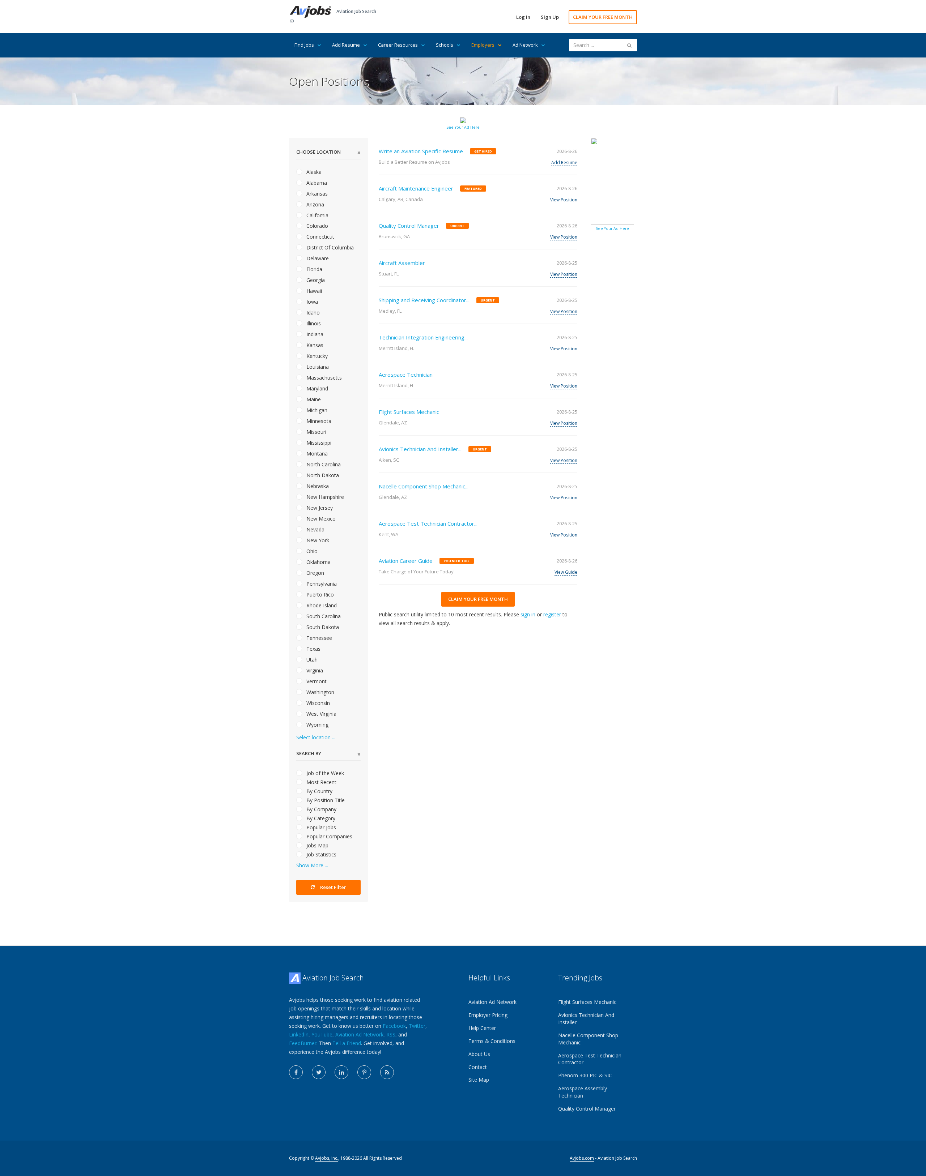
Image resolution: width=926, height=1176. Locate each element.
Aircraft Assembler (402, 262)
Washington (319, 692)
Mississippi (318, 442)
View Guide (566, 572)
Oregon (314, 572)
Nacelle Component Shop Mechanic (588, 1039)
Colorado (316, 225)
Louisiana (317, 366)
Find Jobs (304, 45)
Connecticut (319, 236)
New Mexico (320, 518)
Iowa (311, 301)
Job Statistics (320, 854)
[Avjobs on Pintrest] (364, 1072)
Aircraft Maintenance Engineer (416, 188)
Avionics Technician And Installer (586, 1019)
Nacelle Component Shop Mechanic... (423, 486)
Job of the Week (324, 773)
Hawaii (313, 290)
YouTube (321, 1034)
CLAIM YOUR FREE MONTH (603, 17)
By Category (320, 818)
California (316, 215)
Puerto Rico (319, 594)
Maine (313, 399)
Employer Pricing (487, 1015)
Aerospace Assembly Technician (582, 1092)
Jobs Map (316, 845)
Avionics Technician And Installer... (420, 449)
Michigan (316, 410)
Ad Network (525, 45)
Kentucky (316, 355)
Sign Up (550, 17)
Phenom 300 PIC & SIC (585, 1075)
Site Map (478, 1079)
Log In (523, 17)
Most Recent (320, 782)
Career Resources (398, 45)
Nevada (314, 529)
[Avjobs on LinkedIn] (341, 1072)
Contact (477, 1067)
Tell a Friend (346, 1043)
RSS (390, 1034)
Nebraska (317, 486)
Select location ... (315, 737)
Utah (311, 659)
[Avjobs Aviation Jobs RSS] (387, 1072)
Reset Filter (332, 887)
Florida (313, 269)
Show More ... (312, 865)
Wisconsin (317, 703)
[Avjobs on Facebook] (296, 1072)
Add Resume (346, 45)
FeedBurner (303, 1043)
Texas (312, 648)
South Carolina (323, 616)
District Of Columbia (329, 247)
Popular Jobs (320, 827)
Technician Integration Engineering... (423, 337)
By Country (318, 791)
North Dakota (322, 475)
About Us (479, 1054)
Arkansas (316, 193)
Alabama (316, 182)
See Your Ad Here (463, 127)
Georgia (315, 280)
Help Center (482, 1028)
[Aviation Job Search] (310, 11)
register (552, 614)
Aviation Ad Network (359, 1034)
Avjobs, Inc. (326, 1158)
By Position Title (325, 800)
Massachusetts (323, 377)
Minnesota (318, 421)
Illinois (313, 323)
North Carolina (323, 464)
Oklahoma (318, 562)
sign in (528, 614)
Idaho (312, 312)
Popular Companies (328, 836)
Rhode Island (321, 605)
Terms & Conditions (491, 1041)
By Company (320, 809)
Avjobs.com (582, 1158)
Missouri (315, 431)
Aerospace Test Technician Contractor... (428, 523)
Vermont (316, 681)
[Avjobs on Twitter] (319, 1072)
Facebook (394, 1025)
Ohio (311, 551)
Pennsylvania (321, 583)
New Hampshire (324, 496)
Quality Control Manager (409, 225)
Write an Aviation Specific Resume (421, 151)
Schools (444, 45)
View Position (563, 200)
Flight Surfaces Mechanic (409, 411)
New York (317, 540)
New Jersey (319, 507)
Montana (316, 453)
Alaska (313, 171)
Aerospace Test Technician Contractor (589, 1059)
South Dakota (322, 627)
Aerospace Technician (406, 374)
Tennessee (318, 637)
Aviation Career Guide (406, 560)
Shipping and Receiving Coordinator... (424, 300)
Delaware (317, 258)
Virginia (314, 670)
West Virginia (320, 713)
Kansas (314, 345)
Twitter (417, 1025)
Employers (482, 45)
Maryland (316, 388)
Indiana (314, 334)
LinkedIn (299, 1034)
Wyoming (316, 724)
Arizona (314, 204)
